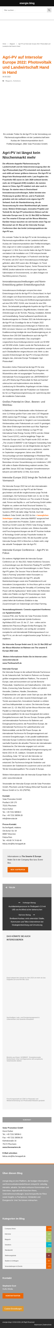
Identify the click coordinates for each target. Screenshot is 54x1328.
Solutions (17, 81)
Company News (10, 1229)
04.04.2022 (7, 77)
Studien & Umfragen (12, 1261)
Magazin (12, 44)
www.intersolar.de (15, 778)
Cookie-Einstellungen (13, 1309)
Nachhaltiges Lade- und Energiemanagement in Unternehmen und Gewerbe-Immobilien (23, 1018)
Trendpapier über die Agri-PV (24, 544)
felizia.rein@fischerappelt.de (14, 844)
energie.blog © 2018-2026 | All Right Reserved (18, 1322)
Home (4, 44)
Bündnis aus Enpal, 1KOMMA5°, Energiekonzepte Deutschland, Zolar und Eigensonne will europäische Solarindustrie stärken (25, 1059)
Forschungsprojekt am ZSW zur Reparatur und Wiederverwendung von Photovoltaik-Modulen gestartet (26, 1100)
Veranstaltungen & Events (13, 1266)
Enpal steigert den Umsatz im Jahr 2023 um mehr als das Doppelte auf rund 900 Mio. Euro (26, 978)
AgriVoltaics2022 (9, 622)
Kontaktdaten (13, 1296)
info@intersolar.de (10, 818)
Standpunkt (9, 1250)
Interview (8, 1234)
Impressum (38, 1325)
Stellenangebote (10, 1255)
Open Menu (48, 29)
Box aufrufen (18, 870)
